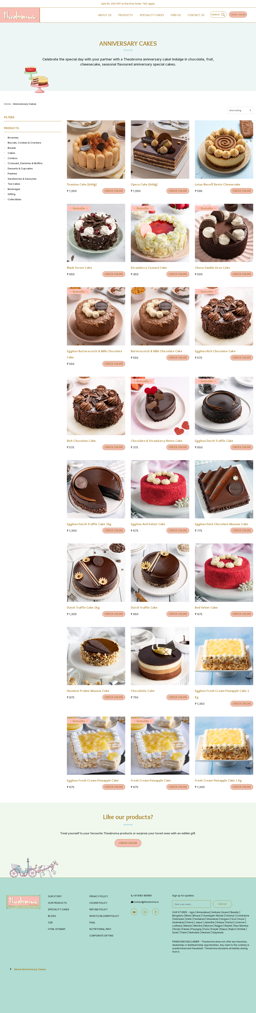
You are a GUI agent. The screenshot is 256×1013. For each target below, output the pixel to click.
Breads (12, 147)
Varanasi (205, 932)
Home (7, 103)
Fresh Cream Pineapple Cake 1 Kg (218, 780)
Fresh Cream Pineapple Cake (151, 780)
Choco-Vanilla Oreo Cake (213, 267)
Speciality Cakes (152, 15)
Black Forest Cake (80, 267)
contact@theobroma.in (146, 902)
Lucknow (240, 922)
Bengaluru (177, 915)
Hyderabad (178, 922)
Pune (206, 929)
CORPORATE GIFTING (101, 935)
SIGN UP (222, 904)
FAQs (92, 922)
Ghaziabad (212, 919)
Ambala (216, 912)
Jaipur (198, 922)
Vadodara (194, 932)
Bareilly (235, 912)
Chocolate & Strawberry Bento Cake (157, 441)
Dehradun (179, 919)
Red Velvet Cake (206, 607)
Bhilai (188, 915)
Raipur (223, 929)
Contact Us (196, 15)
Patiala (185, 929)
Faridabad (199, 919)
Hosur (241, 919)
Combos (12, 158)
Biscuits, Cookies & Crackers (24, 142)
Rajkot (232, 929)
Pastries (12, 173)
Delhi (189, 919)
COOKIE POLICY (98, 902)
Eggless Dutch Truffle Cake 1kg (89, 524)
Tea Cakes (14, 183)
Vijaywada (217, 932)
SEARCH (216, 14)
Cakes (11, 152)
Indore (190, 922)
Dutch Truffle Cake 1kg (83, 607)
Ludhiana (177, 925)
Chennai (229, 915)
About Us (105, 15)
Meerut (188, 925)
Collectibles (14, 199)
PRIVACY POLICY (98, 896)
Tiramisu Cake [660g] (82, 184)
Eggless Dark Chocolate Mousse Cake (221, 524)
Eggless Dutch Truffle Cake (214, 441)
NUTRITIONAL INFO (100, 929)
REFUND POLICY (98, 909)
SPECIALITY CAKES (58, 909)
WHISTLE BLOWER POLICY (104, 916)
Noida (177, 929)
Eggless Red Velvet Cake (148, 524)
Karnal (229, 922)
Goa (233, 919)
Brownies (13, 137)
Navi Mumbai (241, 925)
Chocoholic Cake (143, 691)
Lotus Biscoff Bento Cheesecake (217, 184)
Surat (175, 932)
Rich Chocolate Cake (82, 441)
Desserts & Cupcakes (20, 168)
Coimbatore (242, 915)
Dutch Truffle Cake (144, 607)
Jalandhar (209, 922)
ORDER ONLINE (238, 14)
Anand (225, 912)
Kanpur (220, 922)
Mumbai (198, 925)
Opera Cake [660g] (144, 184)
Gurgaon (225, 919)
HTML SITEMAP (56, 929)
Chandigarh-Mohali (212, 915)
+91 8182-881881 (142, 895)
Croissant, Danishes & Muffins (25, 163)
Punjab (214, 929)
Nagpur (219, 925)
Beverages (14, 189)
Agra (192, 912)
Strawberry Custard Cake (149, 267)
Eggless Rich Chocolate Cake (216, 351)
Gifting (11, 194)
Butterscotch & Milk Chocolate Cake (156, 351)
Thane (183, 932)
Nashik (228, 925)
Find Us (176, 15)
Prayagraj (196, 929)
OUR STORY (55, 896)
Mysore (208, 925)
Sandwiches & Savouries (22, 178)
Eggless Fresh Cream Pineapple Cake (93, 780)
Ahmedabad (203, 912)
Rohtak (242, 929)
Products (125, 15)
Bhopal (197, 915)
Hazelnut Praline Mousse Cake (88, 691)
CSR (50, 922)
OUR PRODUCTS (57, 902)
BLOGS (52, 916)
